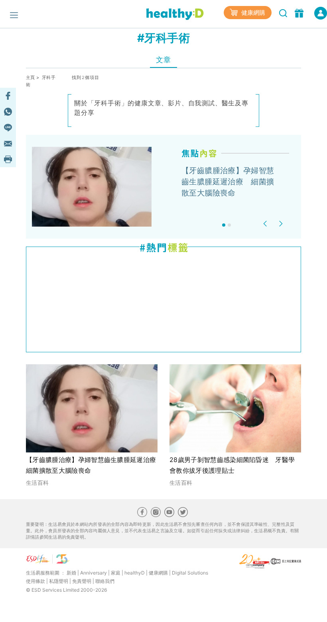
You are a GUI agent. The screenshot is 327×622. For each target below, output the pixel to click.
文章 (163, 59)
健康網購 (252, 12)
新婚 (71, 573)
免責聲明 (81, 581)
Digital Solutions (190, 573)
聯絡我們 (104, 581)
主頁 (30, 77)
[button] (266, 224)
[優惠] (300, 12)
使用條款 (35, 581)
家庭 (115, 573)
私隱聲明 (58, 581)
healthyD (134, 573)
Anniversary (93, 573)
